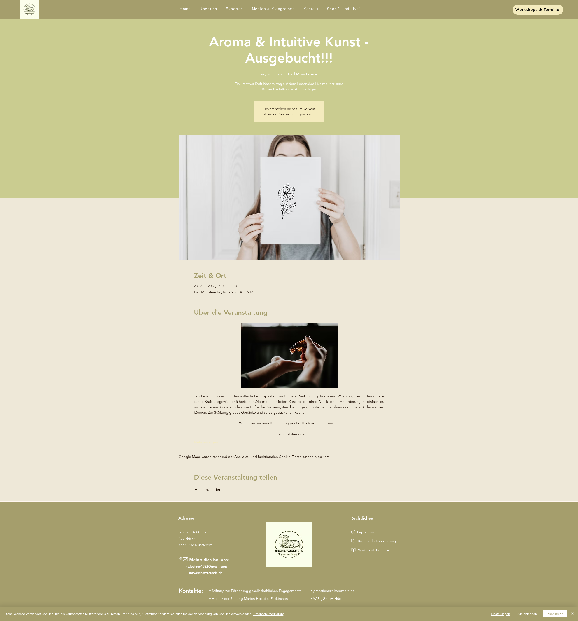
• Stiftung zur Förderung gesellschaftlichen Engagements (255, 590)
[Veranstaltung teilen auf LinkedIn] (218, 489)
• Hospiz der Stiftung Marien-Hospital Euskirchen (248, 598)
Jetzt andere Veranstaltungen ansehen (289, 114)
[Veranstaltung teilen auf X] (207, 489)
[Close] (572, 613)
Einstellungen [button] (500, 614)
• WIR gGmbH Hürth (326, 598)
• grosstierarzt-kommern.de (332, 590)
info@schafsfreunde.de (205, 573)
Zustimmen (555, 614)
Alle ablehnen (527, 614)
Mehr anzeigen (206, 442)
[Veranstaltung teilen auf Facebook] (196, 489)
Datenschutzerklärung (269, 614)
